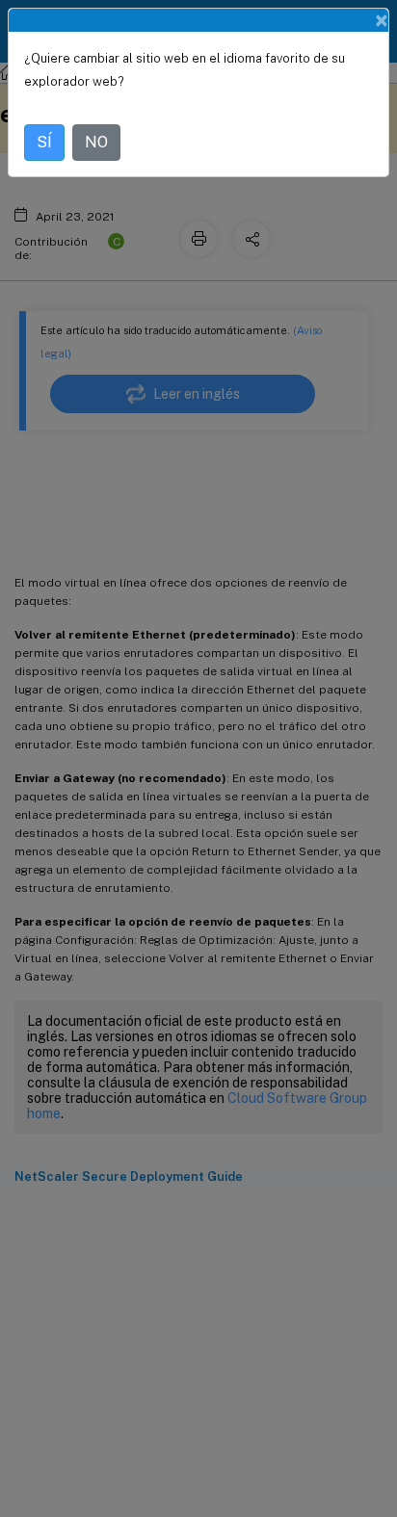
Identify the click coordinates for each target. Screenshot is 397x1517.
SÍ (44, 142)
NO (96, 142)
